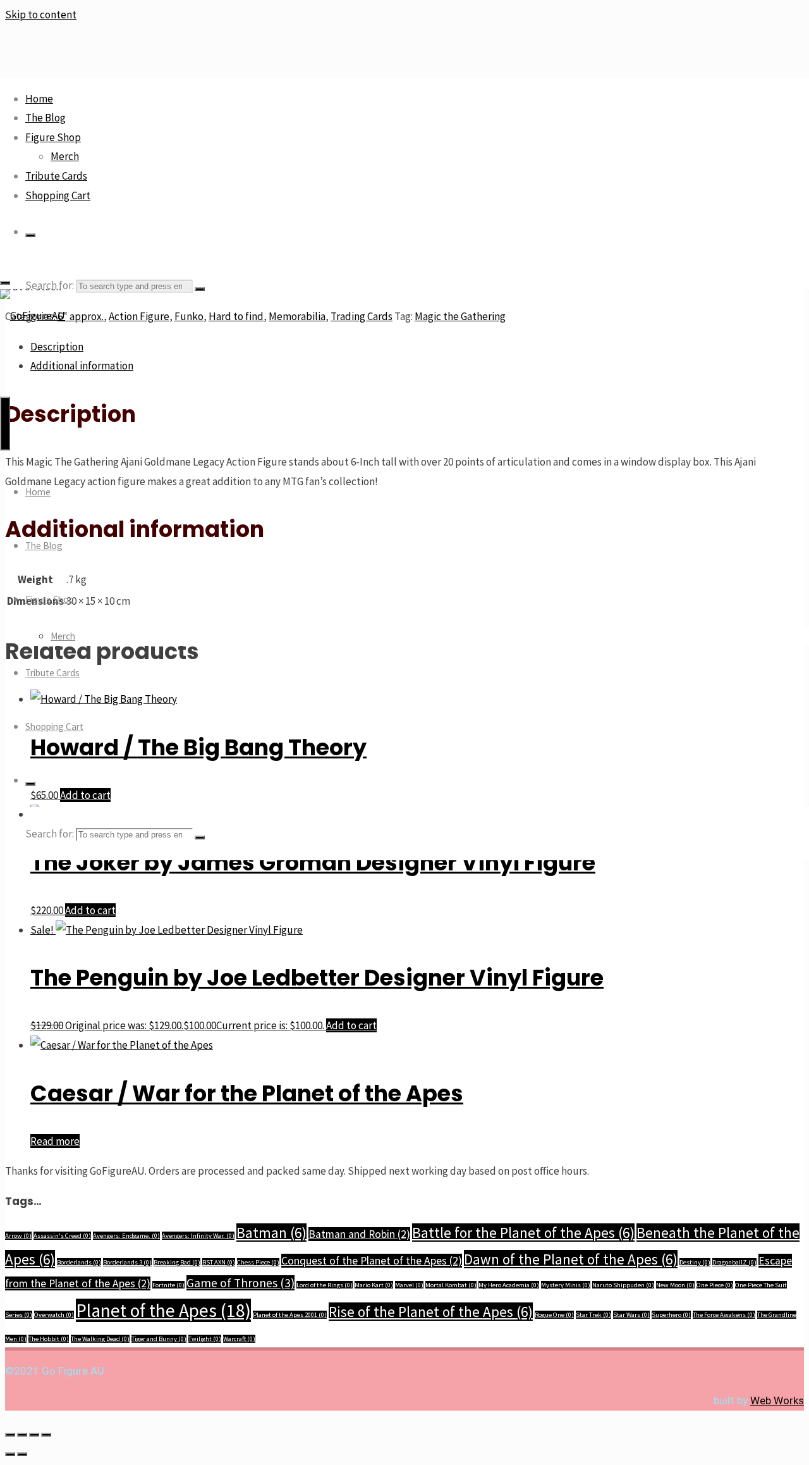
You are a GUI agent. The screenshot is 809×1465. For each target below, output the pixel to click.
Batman (271, 1232)
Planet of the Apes (163, 1310)
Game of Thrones (240, 1282)
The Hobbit (48, 1339)
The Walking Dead (100, 1339)
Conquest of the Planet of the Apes (371, 1261)
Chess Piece (258, 1262)
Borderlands (79, 1262)
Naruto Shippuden (623, 1285)
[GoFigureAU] (32, 316)
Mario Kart (374, 1285)
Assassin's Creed (62, 1236)
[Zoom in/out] (10, 1435)
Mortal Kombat (451, 1285)
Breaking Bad (177, 1262)
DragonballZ (734, 1262)
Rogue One (554, 1315)
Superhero (671, 1315)
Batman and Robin (359, 1234)
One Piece (714, 1285)
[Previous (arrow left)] (10, 1454)
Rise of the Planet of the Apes (431, 1311)
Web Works (777, 1400)
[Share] (34, 1435)
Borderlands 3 (127, 1262)
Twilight (204, 1339)
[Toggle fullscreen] (22, 1435)
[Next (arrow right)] (22, 1454)
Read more (55, 1141)
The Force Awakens (724, 1315)
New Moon (675, 1285)
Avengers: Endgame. (126, 1236)
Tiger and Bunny (158, 1339)
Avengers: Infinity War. (198, 1236)
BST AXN (218, 1262)
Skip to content (40, 15)
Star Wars (631, 1315)
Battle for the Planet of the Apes (523, 1232)
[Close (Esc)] (46, 1435)
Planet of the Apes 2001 (290, 1315)
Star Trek (593, 1315)
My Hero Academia (508, 1285)
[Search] (30, 235)
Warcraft (239, 1339)
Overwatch (54, 1315)
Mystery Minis (565, 1285)
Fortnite (168, 1285)
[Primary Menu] (5, 423)
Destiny (694, 1262)
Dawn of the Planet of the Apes (571, 1259)
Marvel (409, 1285)
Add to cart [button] (90, 910)
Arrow (18, 1236)
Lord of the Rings (324, 1285)
